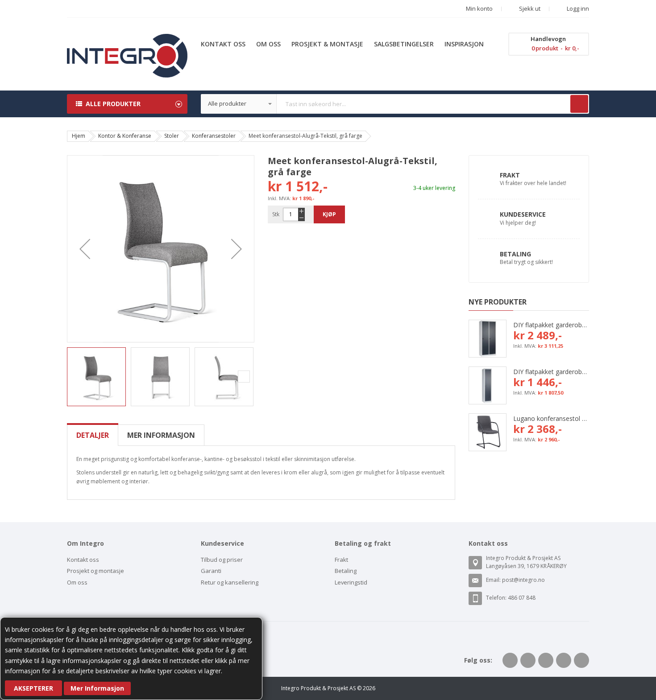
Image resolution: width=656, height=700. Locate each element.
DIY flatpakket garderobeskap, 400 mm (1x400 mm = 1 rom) (551, 371)
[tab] (92, 435)
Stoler (171, 136)
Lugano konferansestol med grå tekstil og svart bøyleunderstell (551, 418)
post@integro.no (523, 580)
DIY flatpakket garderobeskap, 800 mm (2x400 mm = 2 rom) (551, 325)
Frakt (510, 175)
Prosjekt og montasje (95, 571)
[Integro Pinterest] (563, 660)
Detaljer (92, 435)
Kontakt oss (83, 560)
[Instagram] (581, 660)
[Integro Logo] (127, 40)
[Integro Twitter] (528, 660)
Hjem (78, 136)
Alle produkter (113, 103)
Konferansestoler (214, 136)
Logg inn (577, 8)
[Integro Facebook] (510, 660)
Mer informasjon (161, 435)
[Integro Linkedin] (545, 660)
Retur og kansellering (229, 582)
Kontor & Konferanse (124, 136)
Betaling (515, 254)
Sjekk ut (529, 8)
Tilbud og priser (222, 560)
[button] (85, 248)
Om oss (77, 582)
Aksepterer (33, 688)
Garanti (211, 571)
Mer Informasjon (97, 688)
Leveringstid (351, 582)
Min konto (479, 8)
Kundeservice (523, 214)
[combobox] (395, 104)
